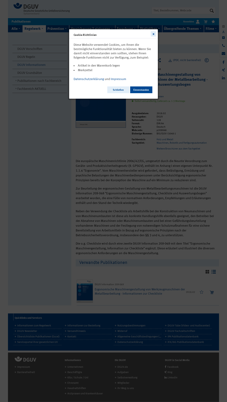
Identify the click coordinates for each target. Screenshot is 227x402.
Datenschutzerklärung (89, 79)
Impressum (118, 79)
